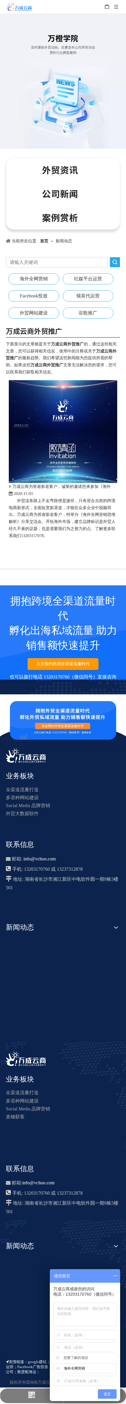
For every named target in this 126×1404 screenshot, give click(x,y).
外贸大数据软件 (22, 813)
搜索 (115, 262)
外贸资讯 (60, 169)
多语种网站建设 (22, 797)
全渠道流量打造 (22, 789)
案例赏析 (60, 217)
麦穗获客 (15, 1116)
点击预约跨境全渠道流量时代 (63, 664)
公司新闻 (60, 193)
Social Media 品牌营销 (28, 805)
